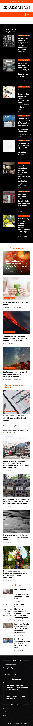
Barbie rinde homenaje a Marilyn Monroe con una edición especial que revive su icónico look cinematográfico (22, 611)
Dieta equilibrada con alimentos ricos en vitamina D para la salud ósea (17, 687)
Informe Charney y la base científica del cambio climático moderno (15, 418)
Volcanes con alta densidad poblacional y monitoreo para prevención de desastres (15, 338)
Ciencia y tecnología (11, 254)
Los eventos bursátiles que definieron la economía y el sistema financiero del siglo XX (23, 69)
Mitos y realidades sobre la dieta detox (16, 303)
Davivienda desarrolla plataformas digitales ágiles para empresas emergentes (24, 199)
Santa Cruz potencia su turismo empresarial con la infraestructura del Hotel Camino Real (24, 173)
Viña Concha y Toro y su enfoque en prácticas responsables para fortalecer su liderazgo (24, 225)
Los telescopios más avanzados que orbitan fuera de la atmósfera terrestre (16, 374)
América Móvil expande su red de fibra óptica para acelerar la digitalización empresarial (24, 125)
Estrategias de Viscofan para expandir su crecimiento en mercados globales (23, 148)
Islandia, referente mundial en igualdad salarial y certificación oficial (15, 537)
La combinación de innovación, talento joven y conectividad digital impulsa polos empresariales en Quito (23, 98)
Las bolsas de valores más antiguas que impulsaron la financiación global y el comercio (23, 45)
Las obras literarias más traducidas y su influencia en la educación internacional (22, 628)
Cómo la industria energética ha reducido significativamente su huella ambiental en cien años (16, 501)
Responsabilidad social (10, 411)
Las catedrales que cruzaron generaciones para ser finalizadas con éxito (21, 594)
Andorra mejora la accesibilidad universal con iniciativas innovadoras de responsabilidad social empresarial (16, 464)
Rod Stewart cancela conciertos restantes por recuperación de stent (22, 643)
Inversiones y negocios (23, 35)
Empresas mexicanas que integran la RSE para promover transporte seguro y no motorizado (15, 574)
